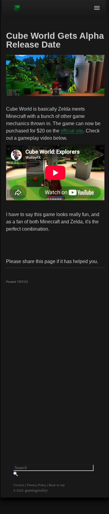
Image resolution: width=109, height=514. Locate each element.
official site (72, 130)
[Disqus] (55, 363)
